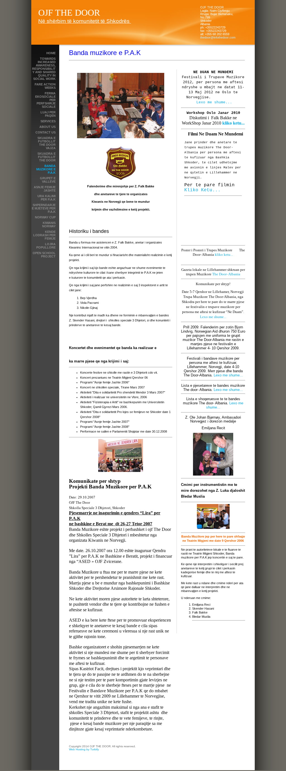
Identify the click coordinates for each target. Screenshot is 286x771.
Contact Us (45, 132)
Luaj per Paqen (48, 114)
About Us (47, 126)
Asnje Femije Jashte (45, 188)
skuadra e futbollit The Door (46, 157)
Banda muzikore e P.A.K (46, 169)
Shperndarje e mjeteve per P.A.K (44, 208)
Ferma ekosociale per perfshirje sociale (45, 100)
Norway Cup (45, 217)
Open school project (44, 254)
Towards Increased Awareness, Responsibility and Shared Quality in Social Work (44, 68)
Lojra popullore (46, 245)
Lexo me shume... (214, 102)
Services (48, 121)
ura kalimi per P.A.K (46, 197)
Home (51, 53)
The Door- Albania (226, 274)
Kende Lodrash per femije (44, 235)
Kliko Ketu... (202, 190)
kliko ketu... (233, 123)
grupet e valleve (48, 179)
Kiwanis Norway (49, 224)
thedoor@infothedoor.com (217, 37)
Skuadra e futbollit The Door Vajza (46, 143)
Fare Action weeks (45, 86)
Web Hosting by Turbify (84, 749)
